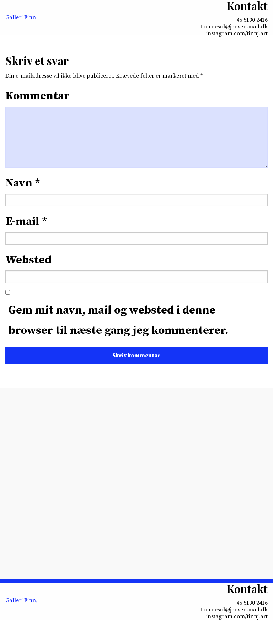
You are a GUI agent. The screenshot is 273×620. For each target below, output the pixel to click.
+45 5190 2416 (250, 20)
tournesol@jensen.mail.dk (234, 26)
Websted (28, 260)
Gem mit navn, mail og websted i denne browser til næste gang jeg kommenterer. (118, 320)
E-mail (26, 222)
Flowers (64, 527)
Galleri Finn (22, 17)
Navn (22, 183)
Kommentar (37, 96)
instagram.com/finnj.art (237, 33)
